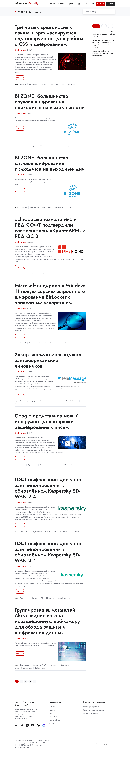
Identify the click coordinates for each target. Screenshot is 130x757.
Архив (110, 26)
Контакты (111, 4)
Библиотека (53, 717)
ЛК (55, 532)
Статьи (51, 713)
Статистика (23, 207)
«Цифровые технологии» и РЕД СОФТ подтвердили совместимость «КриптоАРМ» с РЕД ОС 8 (50, 228)
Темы (104, 26)
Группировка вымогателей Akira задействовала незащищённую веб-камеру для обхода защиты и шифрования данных (47, 621)
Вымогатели (53, 665)
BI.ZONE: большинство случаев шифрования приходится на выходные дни (50, 101)
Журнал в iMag (54, 720)
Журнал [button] (70, 4)
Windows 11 (62, 343)
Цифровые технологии (60, 274)
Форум (78, 4)
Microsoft (23, 343)
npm (63, 84)
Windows (23, 84)
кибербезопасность (21, 468)
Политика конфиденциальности (105, 744)
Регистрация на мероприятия (93, 710)
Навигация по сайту (57, 702)
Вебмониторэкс (40, 668)
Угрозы (34, 146)
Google (22, 465)
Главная (52, 706)
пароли (44, 84)
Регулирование (37, 532)
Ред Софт (74, 274)
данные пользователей (59, 401)
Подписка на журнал (90, 713)
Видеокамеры (24, 665)
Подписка (100, 4)
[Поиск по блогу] (112, 12)
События (52, 4)
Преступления (33, 84)
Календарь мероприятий (92, 706)
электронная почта (55, 465)
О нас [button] (86, 4)
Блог (50, 727)
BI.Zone (54, 146)
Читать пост (20, 77)
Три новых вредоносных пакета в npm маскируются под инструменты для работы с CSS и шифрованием (49, 35)
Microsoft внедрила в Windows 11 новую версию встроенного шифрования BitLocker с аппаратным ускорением (50, 294)
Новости (61, 4)
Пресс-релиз (24, 146)
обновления (63, 532)
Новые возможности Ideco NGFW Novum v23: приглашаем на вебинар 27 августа (103, 34)
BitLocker (53, 343)
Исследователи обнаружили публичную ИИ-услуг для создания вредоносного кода (103, 53)
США (21, 401)
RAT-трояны (71, 84)
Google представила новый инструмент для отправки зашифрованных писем (47, 421)
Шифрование (54, 84)
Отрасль (34, 274)
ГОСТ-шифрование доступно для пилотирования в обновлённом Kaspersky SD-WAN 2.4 (48, 488)
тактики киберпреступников (68, 146)
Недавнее (96, 26)
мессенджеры (31, 401)
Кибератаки (74, 401)
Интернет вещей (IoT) (39, 665)
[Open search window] (93, 4)
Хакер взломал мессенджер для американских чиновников (48, 360)
